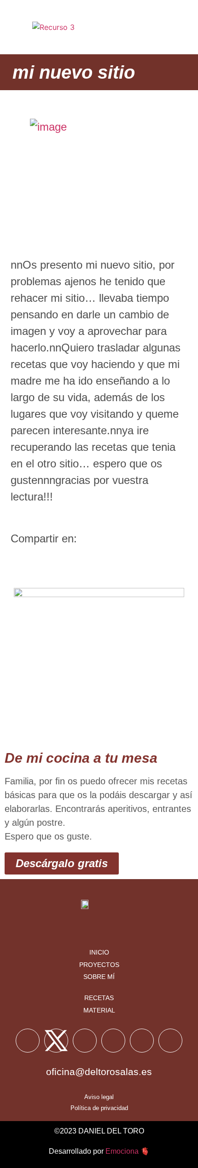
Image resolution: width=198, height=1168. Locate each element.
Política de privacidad (99, 1108)
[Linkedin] (170, 1041)
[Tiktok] (142, 1041)
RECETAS (99, 997)
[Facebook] (28, 1041)
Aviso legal (99, 1096)
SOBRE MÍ (99, 976)
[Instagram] (113, 1041)
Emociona (122, 1151)
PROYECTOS (99, 964)
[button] (177, 27)
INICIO (99, 952)
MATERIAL (99, 1010)
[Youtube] (85, 1041)
